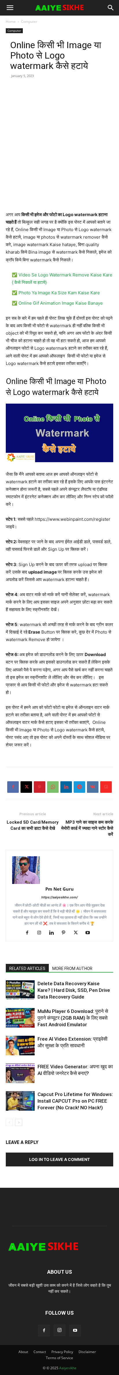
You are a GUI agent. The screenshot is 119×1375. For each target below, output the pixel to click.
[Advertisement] (59, 151)
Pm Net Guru (59, 889)
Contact (40, 1351)
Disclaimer (87, 1351)
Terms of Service (59, 1357)
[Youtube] (90, 933)
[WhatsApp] (53, 787)
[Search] (111, 8)
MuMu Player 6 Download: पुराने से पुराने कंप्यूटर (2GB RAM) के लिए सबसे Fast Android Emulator (73, 1017)
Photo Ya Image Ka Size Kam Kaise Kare (59, 292)
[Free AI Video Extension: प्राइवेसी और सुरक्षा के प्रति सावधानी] (20, 1046)
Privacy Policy (62, 1351)
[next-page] (18, 1122)
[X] (26, 787)
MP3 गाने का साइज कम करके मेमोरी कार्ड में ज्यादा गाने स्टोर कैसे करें (87, 828)
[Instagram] (41, 933)
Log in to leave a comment (59, 1159)
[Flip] (106, 787)
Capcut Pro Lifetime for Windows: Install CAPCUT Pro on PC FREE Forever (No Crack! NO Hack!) (75, 1100)
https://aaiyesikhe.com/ (59, 897)
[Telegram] (79, 787)
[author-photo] (59, 870)
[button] (10, 8)
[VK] (92, 787)
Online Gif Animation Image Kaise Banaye (60, 303)
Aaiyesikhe (68, 1367)
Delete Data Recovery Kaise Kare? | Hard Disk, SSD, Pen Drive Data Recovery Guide (74, 990)
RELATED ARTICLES (27, 968)
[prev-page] (9, 1122)
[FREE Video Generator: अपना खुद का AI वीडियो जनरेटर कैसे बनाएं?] (20, 1073)
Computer (29, 21)
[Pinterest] (39, 787)
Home (11, 21)
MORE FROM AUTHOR (72, 968)
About (23, 1351)
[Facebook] (13, 787)
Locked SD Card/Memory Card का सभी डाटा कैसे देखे (33, 825)
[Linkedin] (66, 787)
